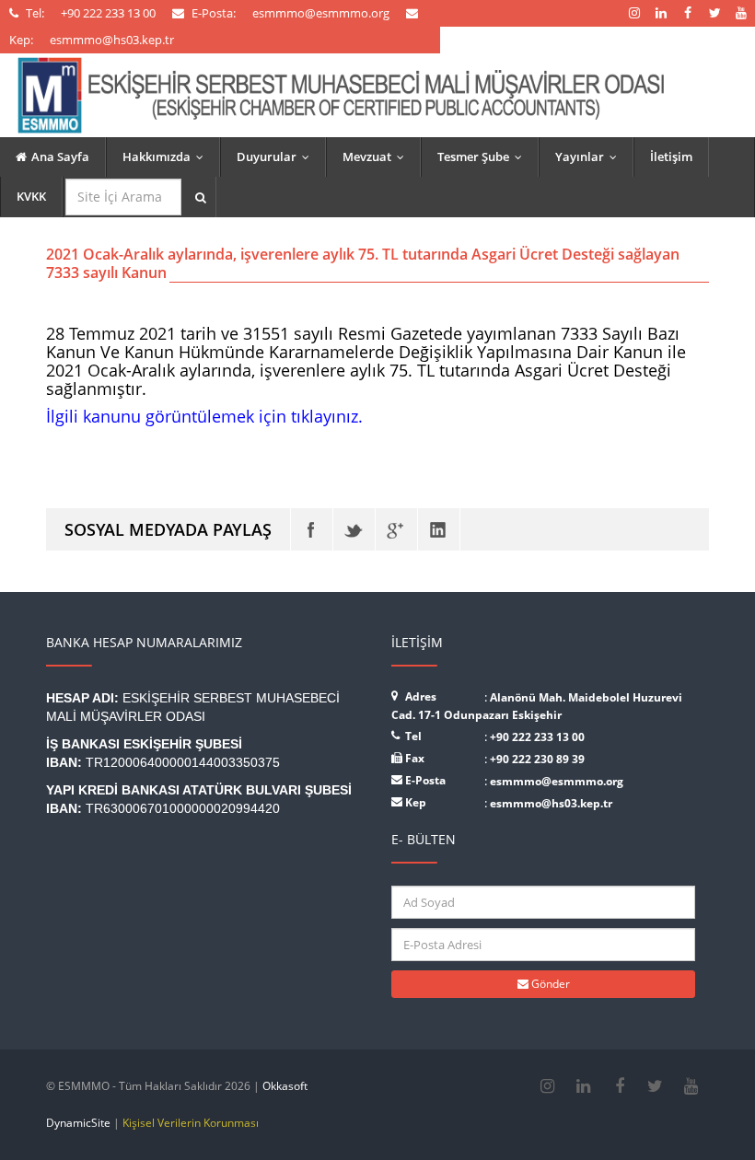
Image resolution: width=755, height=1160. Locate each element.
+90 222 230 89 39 (537, 759)
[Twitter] (354, 529)
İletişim (671, 156)
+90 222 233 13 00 (537, 737)
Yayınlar (590, 156)
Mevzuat (377, 156)
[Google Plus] (396, 529)
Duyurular (277, 156)
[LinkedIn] (438, 529)
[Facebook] (311, 529)
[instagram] (547, 1086)
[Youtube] (691, 1086)
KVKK (31, 196)
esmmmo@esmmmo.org (556, 781)
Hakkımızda (167, 156)
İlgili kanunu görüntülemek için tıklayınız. (204, 416)
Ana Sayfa (60, 156)
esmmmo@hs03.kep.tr (551, 803)
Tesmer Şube (483, 156)
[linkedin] (583, 1086)
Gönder (549, 984)
